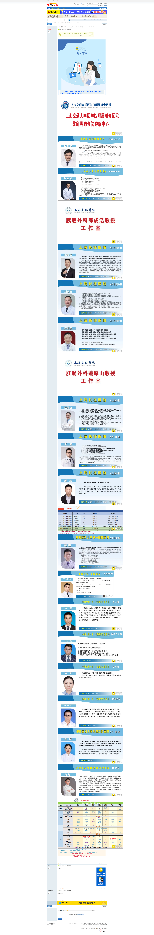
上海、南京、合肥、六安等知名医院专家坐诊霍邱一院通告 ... (70, 22)
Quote (64, 910)
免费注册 (105, 5)
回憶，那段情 (50, 890)
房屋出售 (81, 19)
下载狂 (49, 865)
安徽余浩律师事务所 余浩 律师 (90, 928)
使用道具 (100, 863)
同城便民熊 (59, 8)
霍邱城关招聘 (102, 19)
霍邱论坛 (47, 22)
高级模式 (93, 910)
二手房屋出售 (85, 19)
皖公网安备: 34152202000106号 (102, 928)
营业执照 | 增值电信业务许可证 (74, 923)
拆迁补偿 (89, 19)
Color (60, 910)
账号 (87, 3)
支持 (64, 888)
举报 (104, 863)
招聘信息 (77, 19)
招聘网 (53, 8)
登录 (78, 914)
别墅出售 (94, 19)
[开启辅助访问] (106, 0)
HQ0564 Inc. (53, 924)
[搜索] (69, 20)
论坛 (49, 8)
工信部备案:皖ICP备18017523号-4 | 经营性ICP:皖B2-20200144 (96, 923)
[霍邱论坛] (55, 6)
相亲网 (64, 8)
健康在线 (57, 22)
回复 (60, 863)
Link (63, 910)
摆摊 (92, 19)
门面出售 (98, 19)
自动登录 (101, 3)
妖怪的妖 (49, 29)
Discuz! (52, 923)
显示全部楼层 (69, 29)
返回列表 (104, 24)
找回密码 (105, 3)
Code (66, 910)
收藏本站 (52, 0)
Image (61, 910)
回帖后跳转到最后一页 (67, 919)
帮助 (57, 0)
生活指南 (53, 22)
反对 (68, 888)
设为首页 (48, 0)
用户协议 (81, 923)
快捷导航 (102, 8)
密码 (87, 5)
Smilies (67, 910)
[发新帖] (49, 24)
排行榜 (55, 0)
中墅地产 (74, 19)
